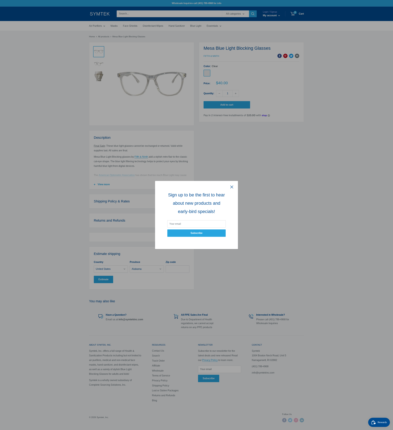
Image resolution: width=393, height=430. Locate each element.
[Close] (231, 187)
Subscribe (196, 233)
